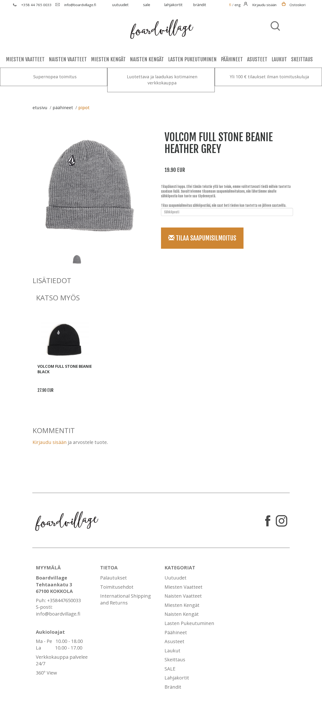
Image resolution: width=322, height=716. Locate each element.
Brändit (199, 4)
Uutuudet (120, 4)
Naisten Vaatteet (68, 59)
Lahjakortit (173, 4)
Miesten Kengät (108, 59)
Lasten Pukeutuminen (192, 59)
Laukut (279, 59)
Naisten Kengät (147, 59)
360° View (46, 673)
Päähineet (232, 59)
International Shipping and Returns (125, 599)
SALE (146, 4)
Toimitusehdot (116, 587)
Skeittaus (302, 59)
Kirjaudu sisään (50, 442)
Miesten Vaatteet (25, 59)
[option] (91, 186)
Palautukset (113, 578)
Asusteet (257, 59)
